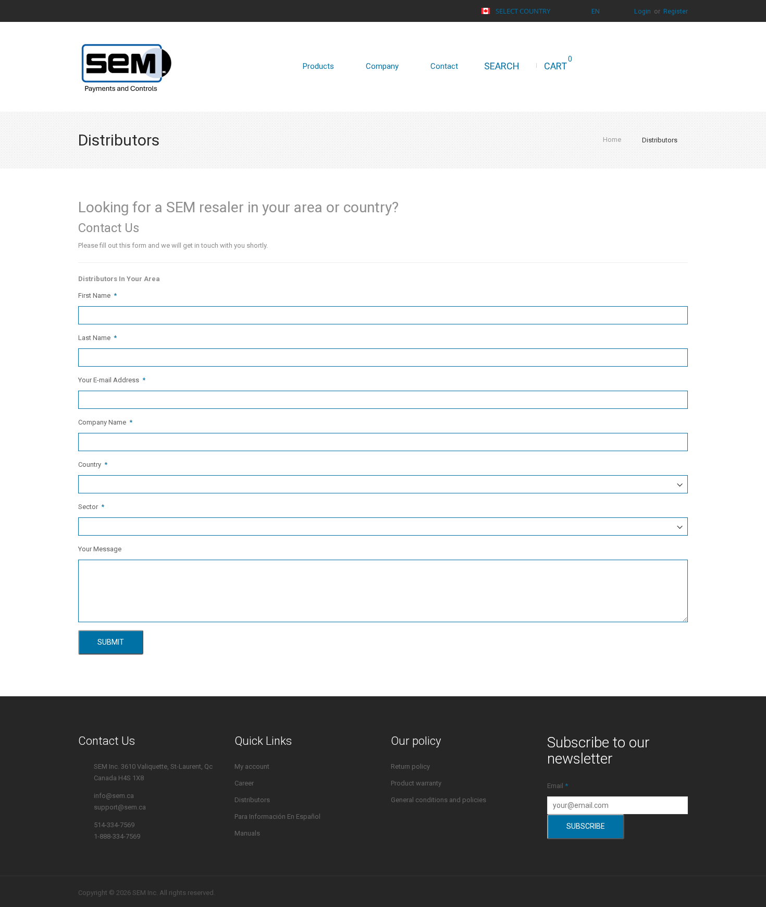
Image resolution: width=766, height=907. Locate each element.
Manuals (247, 833)
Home (612, 139)
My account (251, 766)
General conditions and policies (438, 800)
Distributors (252, 800)
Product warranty (416, 783)
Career (244, 783)
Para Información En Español (277, 816)
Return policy (410, 766)
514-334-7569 (114, 825)
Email (555, 786)
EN (596, 11)
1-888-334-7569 (117, 836)
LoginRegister (661, 11)
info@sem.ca (114, 796)
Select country (523, 11)
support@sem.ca (120, 807)
